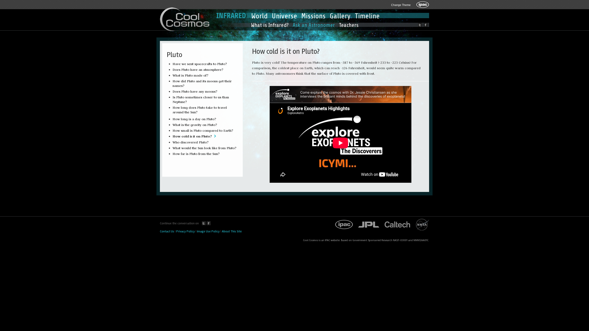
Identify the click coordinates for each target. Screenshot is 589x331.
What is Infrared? (270, 25)
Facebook (209, 223)
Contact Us (167, 231)
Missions (313, 16)
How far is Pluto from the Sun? (196, 154)
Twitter (204, 223)
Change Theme (401, 5)
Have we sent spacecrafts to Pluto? (200, 64)
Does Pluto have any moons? (195, 91)
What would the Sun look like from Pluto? (204, 148)
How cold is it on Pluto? (192, 136)
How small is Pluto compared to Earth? (203, 130)
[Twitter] (420, 25)
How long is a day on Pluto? (194, 119)
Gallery (340, 16)
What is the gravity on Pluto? (195, 125)
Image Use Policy (208, 231)
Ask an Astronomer (314, 25)
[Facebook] (426, 25)
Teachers (348, 25)
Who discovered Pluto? (190, 142)
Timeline (367, 16)
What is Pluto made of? (190, 75)
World (259, 16)
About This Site (232, 231)
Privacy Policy (185, 231)
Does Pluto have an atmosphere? (198, 70)
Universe (284, 16)
